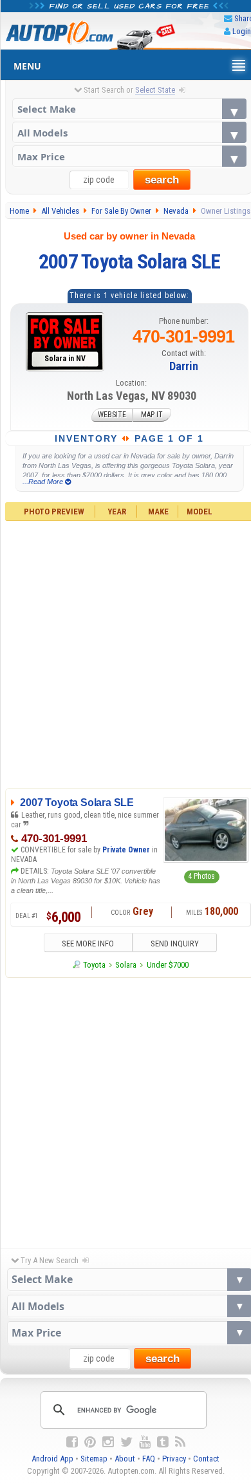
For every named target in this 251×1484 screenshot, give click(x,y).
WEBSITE (112, 415)
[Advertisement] (125, 1109)
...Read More (44, 481)
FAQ (148, 1458)
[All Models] (129, 132)
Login (241, 31)
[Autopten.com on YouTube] (145, 1442)
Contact (206, 1458)
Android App (52, 1458)
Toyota (94, 965)
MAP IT (152, 415)
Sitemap (93, 1458)
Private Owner (126, 849)
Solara (125, 965)
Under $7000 (168, 965)
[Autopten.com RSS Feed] (180, 1442)
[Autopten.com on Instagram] (108, 1442)
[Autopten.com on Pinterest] (90, 1442)
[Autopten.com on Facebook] (72, 1442)
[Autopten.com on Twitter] (126, 1442)
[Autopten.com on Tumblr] (163, 1442)
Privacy (174, 1458)
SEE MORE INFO (88, 943)
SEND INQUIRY (175, 943)
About (125, 1458)
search (162, 180)
